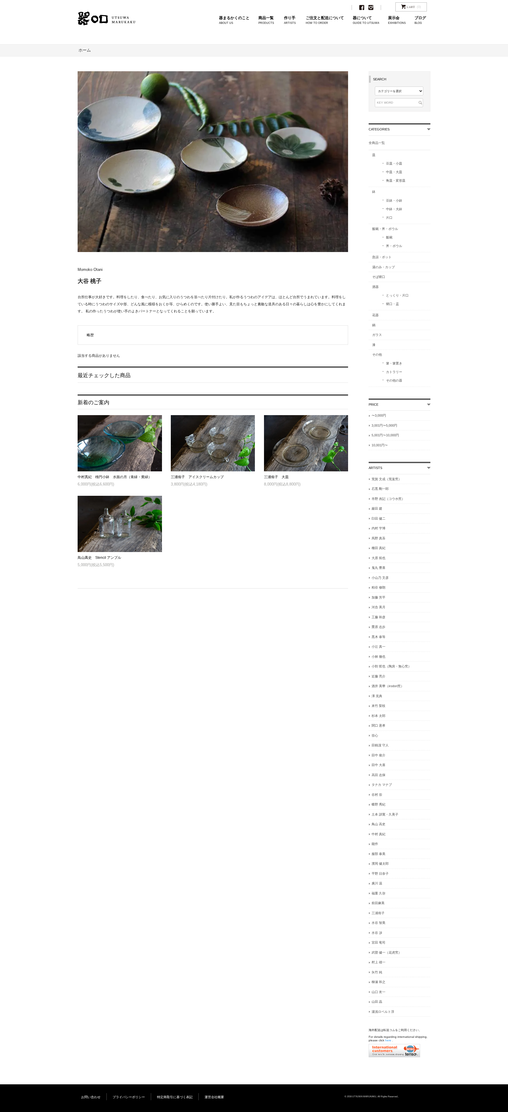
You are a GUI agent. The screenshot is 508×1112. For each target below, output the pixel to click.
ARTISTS (375, 468)
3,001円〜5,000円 (384, 425)
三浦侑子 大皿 (276, 477)
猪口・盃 (392, 304)
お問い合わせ (91, 1097)
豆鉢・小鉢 (394, 200)
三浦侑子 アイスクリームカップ (197, 477)
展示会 (397, 20)
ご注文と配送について (325, 20)
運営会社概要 (214, 1097)
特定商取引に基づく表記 (175, 1097)
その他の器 (394, 380)
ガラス (377, 335)
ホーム (84, 50)
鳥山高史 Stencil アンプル (99, 558)
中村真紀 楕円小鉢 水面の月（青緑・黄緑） (115, 477)
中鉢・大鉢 (394, 209)
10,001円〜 (380, 445)
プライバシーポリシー (129, 1097)
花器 (375, 315)
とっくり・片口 (397, 295)
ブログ (420, 20)
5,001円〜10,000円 (385, 435)
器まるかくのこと (234, 20)
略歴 (90, 335)
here (388, 1040)
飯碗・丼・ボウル (385, 229)
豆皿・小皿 (394, 163)
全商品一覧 (377, 143)
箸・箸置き (394, 363)
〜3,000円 (379, 415)
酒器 (375, 287)
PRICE (373, 404)
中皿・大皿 (394, 172)
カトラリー (394, 372)
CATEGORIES (379, 129)
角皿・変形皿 (395, 180)
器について (366, 20)
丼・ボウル (394, 246)
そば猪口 (378, 277)
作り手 (290, 20)
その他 (377, 354)
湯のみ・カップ (383, 267)
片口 (389, 217)
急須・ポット (382, 257)
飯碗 (389, 237)
